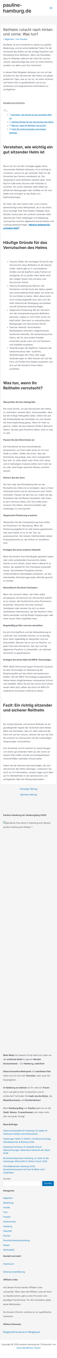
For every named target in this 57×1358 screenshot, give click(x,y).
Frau (5, 1212)
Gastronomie (9, 1221)
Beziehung (8, 1203)
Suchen (7, 1178)
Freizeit (6, 1217)
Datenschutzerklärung (14, 1272)
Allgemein (9, 39)
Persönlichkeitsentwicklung (16, 1240)
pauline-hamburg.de (17, 8)
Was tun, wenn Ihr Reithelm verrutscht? (29, 125)
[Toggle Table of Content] (5, 111)
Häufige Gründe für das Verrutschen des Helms (33, 122)
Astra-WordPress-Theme (29, 1348)
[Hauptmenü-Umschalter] (51, 8)
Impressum (8, 1264)
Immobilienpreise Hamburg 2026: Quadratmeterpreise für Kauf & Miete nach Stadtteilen (24, 1169)
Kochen (6, 1235)
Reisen (6, 1245)
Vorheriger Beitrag (28, 789)
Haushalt (7, 1231)
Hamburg (7, 1226)
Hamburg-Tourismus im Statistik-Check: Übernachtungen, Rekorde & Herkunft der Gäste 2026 (26, 1150)
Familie (6, 1207)
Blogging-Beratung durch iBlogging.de (21, 1332)
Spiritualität (8, 1250)
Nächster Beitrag (28, 795)
